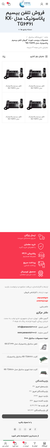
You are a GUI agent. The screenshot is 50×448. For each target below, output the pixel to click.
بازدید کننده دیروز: (40, 401)
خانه (46, 37)
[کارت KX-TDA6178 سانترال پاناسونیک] (43, 360)
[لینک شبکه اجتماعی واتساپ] (20, 429)
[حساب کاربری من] (41, 4)
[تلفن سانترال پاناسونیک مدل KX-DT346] (43, 347)
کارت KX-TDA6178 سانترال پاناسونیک (22, 357)
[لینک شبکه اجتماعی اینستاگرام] (25, 429)
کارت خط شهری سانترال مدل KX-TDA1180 (20, 369)
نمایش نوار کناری (37, 56)
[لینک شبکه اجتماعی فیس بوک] (35, 429)
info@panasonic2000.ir (27, 327)
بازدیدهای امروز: (41, 386)
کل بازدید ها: (42, 405)
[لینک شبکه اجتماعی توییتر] (30, 429)
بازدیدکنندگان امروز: (39, 391)
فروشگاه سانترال (35, 37)
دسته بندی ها (26, 30)
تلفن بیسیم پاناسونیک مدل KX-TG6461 (37, 87)
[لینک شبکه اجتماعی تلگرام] (15, 429)
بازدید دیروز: (43, 396)
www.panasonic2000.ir (27, 332)
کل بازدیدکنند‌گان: (40, 410)
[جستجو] (3, 4)
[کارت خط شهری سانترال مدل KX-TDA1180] (43, 372)
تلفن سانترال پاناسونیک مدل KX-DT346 (21, 344)
